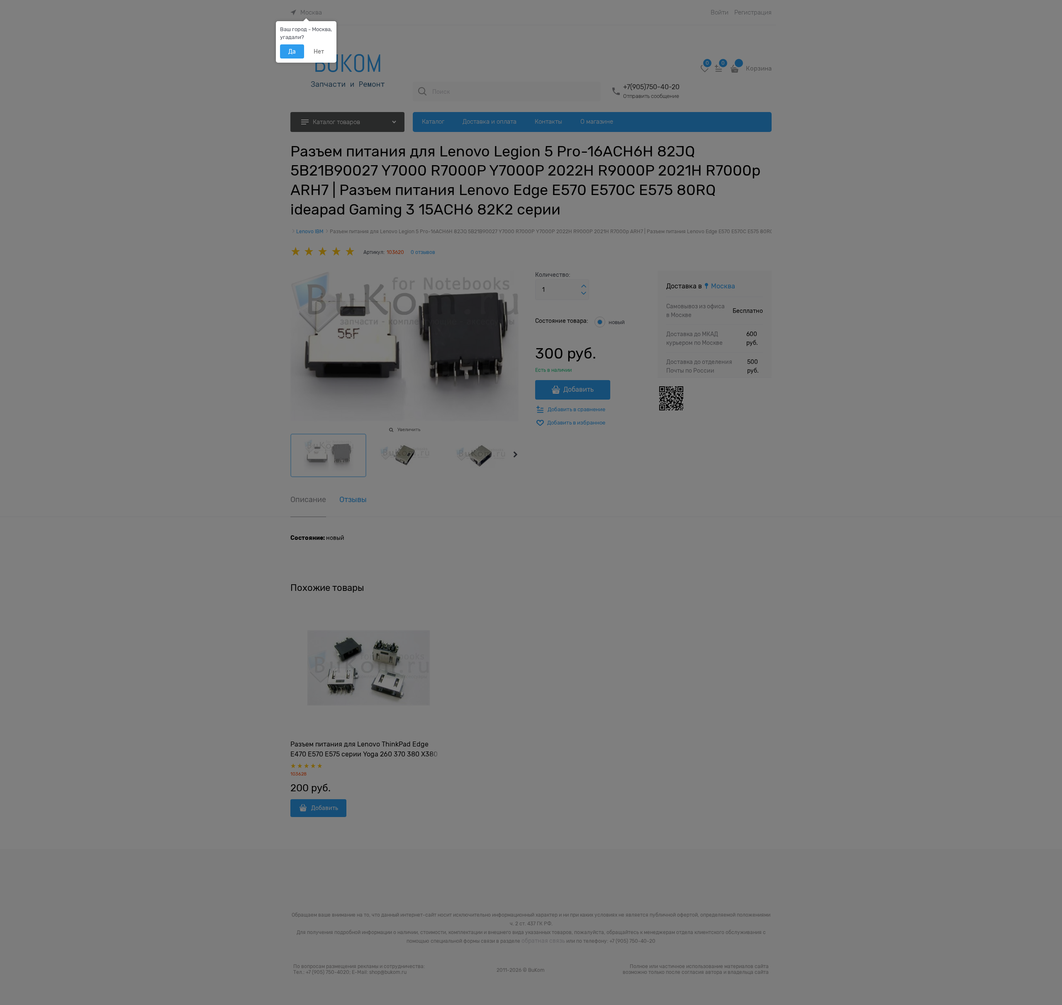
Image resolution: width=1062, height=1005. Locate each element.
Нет (319, 51)
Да (292, 51)
